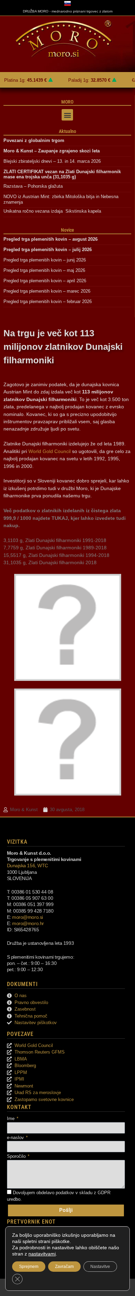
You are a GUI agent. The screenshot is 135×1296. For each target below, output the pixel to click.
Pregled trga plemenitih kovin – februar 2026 (47, 301)
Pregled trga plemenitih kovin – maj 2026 (44, 270)
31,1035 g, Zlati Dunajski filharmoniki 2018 (50, 562)
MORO (67, 102)
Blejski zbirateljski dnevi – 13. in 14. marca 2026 (52, 161)
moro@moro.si (27, 917)
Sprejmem (28, 1266)
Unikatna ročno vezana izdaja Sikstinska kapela (52, 211)
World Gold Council (49, 451)
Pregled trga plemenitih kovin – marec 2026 (46, 291)
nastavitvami (42, 1254)
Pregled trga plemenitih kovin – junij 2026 (44, 260)
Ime (11, 1118)
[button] (67, 115)
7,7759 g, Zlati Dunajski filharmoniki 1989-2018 (55, 547)
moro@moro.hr (28, 923)
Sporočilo (17, 1156)
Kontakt (19, 1107)
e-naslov (16, 1137)
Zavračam (64, 1266)
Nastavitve (100, 1266)
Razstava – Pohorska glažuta (33, 186)
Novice (67, 230)
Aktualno (67, 131)
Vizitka (17, 841)
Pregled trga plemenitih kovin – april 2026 (44, 280)
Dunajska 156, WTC (27, 865)
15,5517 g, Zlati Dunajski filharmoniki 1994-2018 (56, 555)
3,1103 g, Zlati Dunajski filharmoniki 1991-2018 (54, 540)
